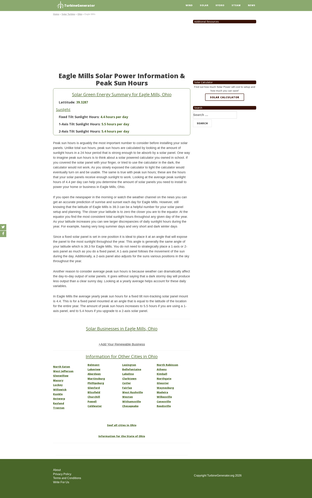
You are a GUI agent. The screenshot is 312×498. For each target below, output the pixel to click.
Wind (189, 5)
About (57, 469)
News (251, 5)
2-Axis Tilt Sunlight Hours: (80, 131)
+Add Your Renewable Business (122, 344)
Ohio (79, 14)
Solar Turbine (68, 14)
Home (56, 14)
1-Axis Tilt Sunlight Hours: (80, 124)
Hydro (220, 5)
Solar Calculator (224, 97)
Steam (236, 5)
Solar (204, 5)
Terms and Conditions (67, 478)
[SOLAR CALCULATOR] (224, 110)
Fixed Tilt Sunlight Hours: (79, 117)
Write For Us (61, 482)
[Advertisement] (121, 43)
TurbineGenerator (79, 5)
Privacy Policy (62, 474)
